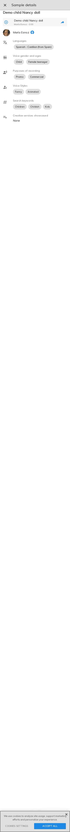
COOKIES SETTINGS (16, 826)
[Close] (66, 814)
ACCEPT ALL (50, 826)
